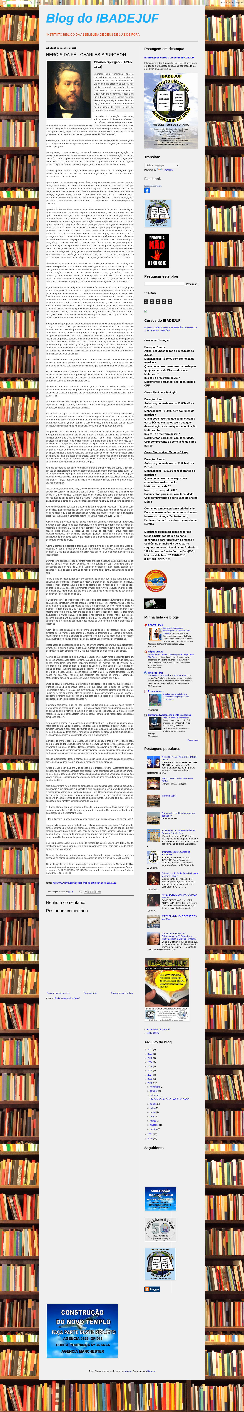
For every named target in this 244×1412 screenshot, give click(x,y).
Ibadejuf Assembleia (152, 186)
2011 (150, 1134)
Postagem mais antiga (122, 993)
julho (152, 1108)
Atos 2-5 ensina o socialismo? (176, 718)
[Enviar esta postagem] (80, 892)
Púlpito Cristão (155, 651)
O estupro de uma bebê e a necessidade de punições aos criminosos (176, 696)
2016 (150, 1066)
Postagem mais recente (58, 993)
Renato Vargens (156, 691)
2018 (150, 1062)
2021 (150, 1054)
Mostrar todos (193, 740)
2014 (150, 1075)
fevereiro (154, 1125)
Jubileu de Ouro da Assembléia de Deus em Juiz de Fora (178, 831)
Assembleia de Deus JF (158, 1029)
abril (152, 1116)
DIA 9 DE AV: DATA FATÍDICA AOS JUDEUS (167, 675)
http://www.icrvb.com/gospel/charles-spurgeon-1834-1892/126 (84, 882)
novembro (155, 1087)
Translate (168, 170)
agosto (153, 1104)
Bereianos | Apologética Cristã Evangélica (169, 715)
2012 (150, 1083)
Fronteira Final (155, 673)
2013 (150, 1079)
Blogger (151, 1371)
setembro (155, 1095)
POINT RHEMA (155, 625)
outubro (154, 1091)
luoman (128, 1371)
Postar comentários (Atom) (67, 998)
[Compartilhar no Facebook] (96, 892)
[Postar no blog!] (89, 892)
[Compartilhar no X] (92, 892)
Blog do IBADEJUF (102, 18)
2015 (150, 1070)
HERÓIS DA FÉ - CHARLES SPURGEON (170, 1099)
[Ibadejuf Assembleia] (147, 192)
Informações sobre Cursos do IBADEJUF (169, 57)
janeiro (153, 1129)
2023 (150, 1049)
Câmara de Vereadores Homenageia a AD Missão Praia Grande (176, 630)
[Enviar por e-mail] (86, 892)
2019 (150, 1058)
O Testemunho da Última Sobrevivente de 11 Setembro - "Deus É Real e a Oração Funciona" (179, 936)
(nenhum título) (169, 796)
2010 (150, 1138)
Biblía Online (153, 1033)
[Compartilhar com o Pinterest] (99, 892)
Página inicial (90, 993)
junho (153, 1112)
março (153, 1121)
